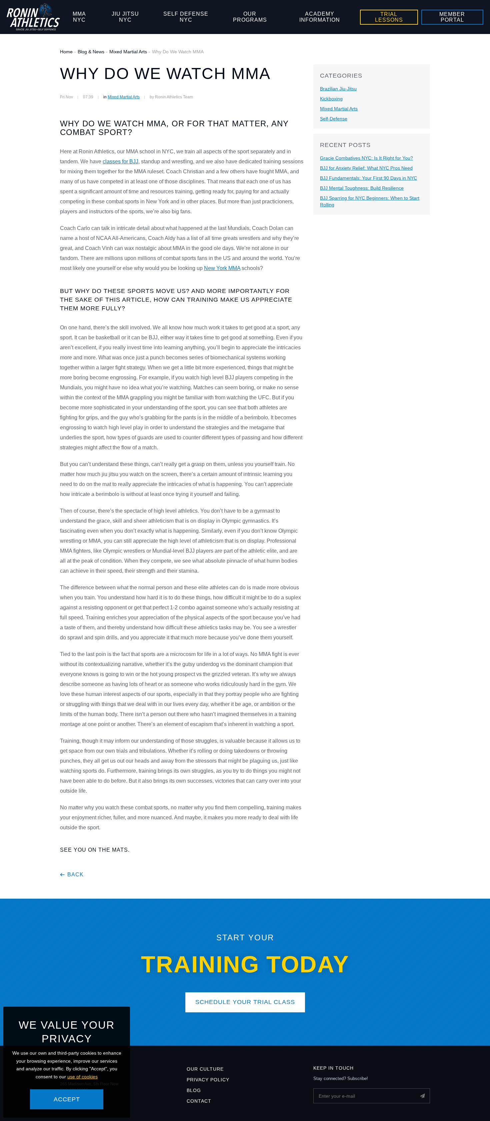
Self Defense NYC (185, 17)
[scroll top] (472, 1103)
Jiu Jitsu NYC (125, 17)
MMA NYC (79, 17)
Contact (199, 1101)
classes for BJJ (120, 161)
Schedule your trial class (245, 1002)
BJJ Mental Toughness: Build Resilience (362, 188)
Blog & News (91, 51)
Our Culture (205, 1069)
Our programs (250, 17)
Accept (67, 1099)
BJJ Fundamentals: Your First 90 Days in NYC (368, 178)
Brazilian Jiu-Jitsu (338, 88)
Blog (194, 1090)
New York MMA (222, 268)
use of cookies (82, 1076)
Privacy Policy (208, 1079)
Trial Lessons (389, 17)
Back (75, 874)
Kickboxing (331, 98)
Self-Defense (333, 118)
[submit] (422, 1096)
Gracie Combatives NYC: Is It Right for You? (366, 158)
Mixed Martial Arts (128, 51)
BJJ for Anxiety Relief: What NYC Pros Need (366, 168)
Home (66, 51)
